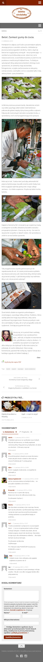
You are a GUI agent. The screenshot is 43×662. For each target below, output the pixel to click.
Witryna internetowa (11, 620)
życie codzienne (30, 369)
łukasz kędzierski (14, 479)
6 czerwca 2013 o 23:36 (24, 490)
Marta (10, 505)
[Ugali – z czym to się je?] (31, 406)
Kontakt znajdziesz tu (17, 610)
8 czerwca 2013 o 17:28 (22, 555)
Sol (9, 523)
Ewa (10, 555)
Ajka (9, 467)
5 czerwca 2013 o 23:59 (30, 479)
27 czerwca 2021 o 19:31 (20, 567)
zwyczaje (20, 369)
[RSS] (17, 656)
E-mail (25, 613)
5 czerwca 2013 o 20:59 (20, 453)
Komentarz (8, 589)
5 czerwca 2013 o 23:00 (21, 467)
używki (14, 369)
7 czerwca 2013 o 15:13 (22, 505)
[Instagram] (25, 656)
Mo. (9, 453)
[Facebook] (21, 656)
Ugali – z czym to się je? (30, 414)
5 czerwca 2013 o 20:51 (22, 437)
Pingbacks (27, 432)
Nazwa (7, 613)
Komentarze (11, 432)
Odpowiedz (12, 450)
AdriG (10, 437)
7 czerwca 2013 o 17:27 (20, 523)
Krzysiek (11, 490)
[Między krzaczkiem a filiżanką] (11, 406)
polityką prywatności (19, 633)
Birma (4, 31)
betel (8, 369)
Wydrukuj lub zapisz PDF (13, 362)
